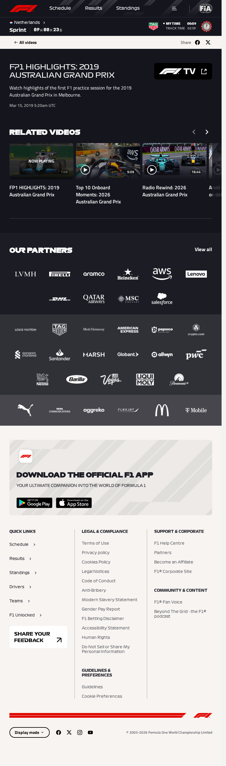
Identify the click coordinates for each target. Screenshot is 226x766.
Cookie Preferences (102, 696)
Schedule (60, 8)
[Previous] (194, 132)
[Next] (207, 132)
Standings (128, 8)
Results (93, 8)
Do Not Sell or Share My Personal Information (106, 649)
